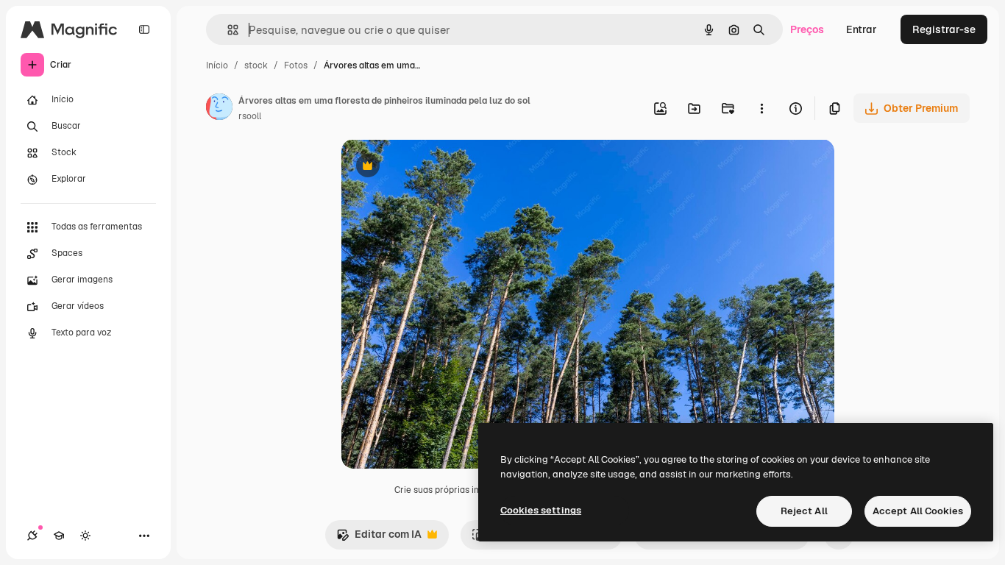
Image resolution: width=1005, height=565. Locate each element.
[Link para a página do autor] (219, 108)
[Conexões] (32, 535)
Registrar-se (944, 29)
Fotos (296, 65)
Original (435, 167)
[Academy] (59, 535)
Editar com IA (379, 538)
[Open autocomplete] (227, 29)
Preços (807, 29)
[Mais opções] (761, 108)
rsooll (249, 116)
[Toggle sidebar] (144, 29)
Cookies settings (540, 510)
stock (256, 65)
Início (217, 65)
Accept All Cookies (918, 511)
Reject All (804, 511)
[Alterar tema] (85, 535)
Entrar (861, 29)
